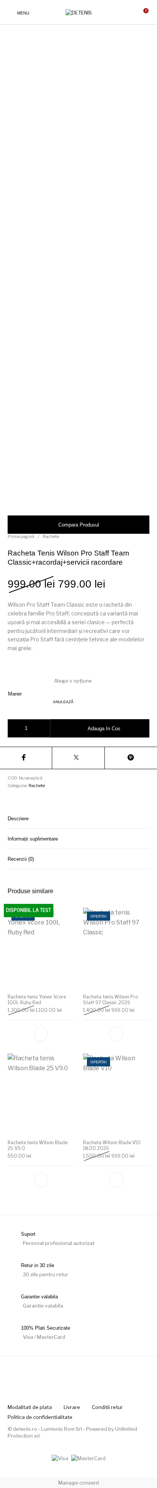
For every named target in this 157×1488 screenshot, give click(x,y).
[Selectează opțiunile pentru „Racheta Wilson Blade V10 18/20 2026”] (116, 1179)
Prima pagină (21, 536)
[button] (41, 1179)
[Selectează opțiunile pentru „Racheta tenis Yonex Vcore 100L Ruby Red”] (41, 1033)
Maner (15, 694)
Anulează (63, 702)
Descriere (18, 818)
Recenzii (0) (21, 859)
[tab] (78, 818)
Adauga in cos (104, 728)
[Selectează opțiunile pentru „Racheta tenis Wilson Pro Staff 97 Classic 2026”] (116, 1033)
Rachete (51, 536)
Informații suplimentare (33, 839)
